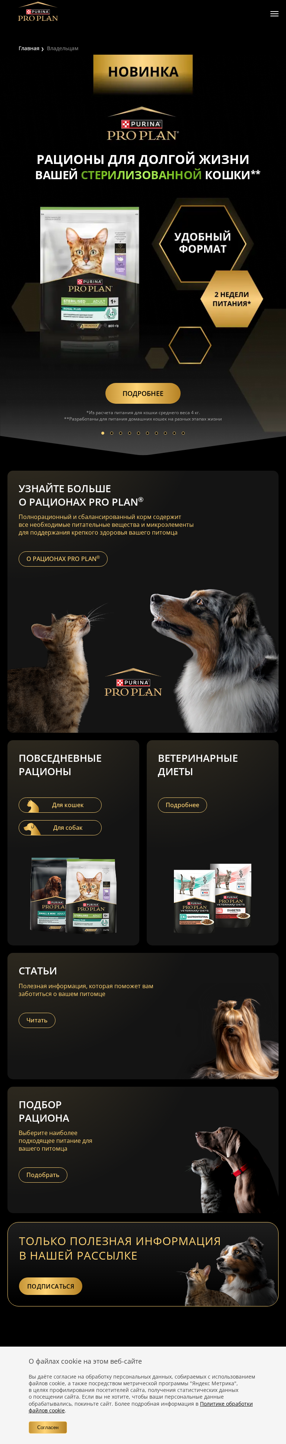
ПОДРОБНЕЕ (143, 393)
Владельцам (63, 48)
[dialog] (143, 1395)
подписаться (50, 1286)
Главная (29, 48)
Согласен (47, 1427)
